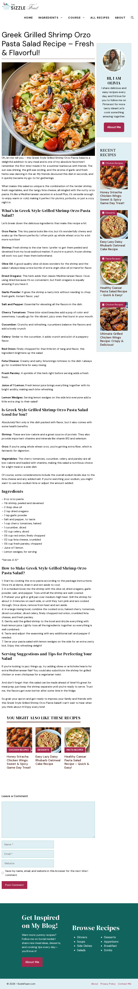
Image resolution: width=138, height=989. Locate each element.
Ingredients (48, 17)
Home (28, 17)
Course (74, 17)
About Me (114, 127)
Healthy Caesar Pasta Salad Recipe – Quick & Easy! (76, 762)
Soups (81, 941)
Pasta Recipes (74, 749)
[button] (132, 18)
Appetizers (111, 941)
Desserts (43, 749)
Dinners (82, 937)
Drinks (108, 950)
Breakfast (110, 946)
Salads (81, 950)
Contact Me (124, 983)
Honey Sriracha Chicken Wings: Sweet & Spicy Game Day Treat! (19, 762)
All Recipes (100, 17)
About (120, 17)
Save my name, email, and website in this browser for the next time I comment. (46, 873)
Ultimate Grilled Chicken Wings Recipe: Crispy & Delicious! (112, 339)
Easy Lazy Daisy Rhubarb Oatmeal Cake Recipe (48, 760)
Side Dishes (84, 946)
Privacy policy (108, 983)
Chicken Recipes (19, 749)
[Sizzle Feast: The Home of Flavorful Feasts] (20, 6)
